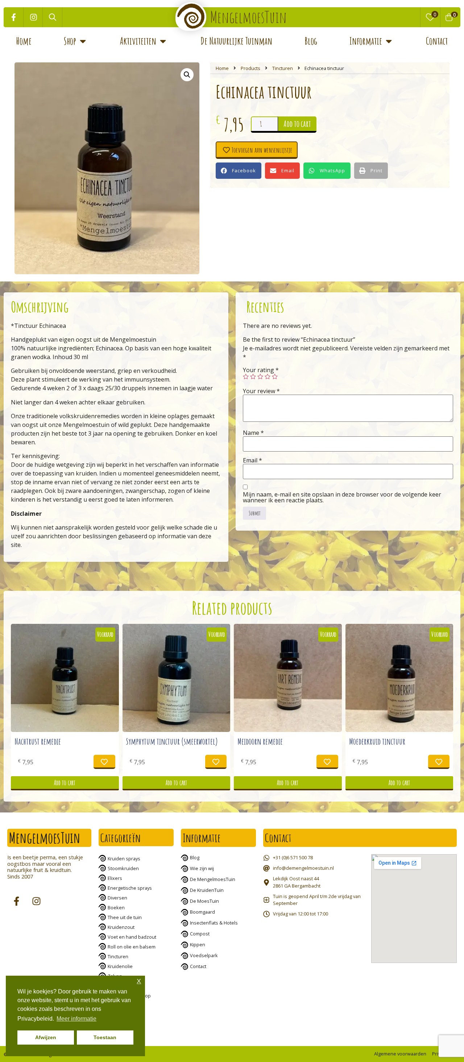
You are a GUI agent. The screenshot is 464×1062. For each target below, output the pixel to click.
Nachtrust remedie (37, 741)
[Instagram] (34, 17)
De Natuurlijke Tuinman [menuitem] (236, 40)
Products (250, 68)
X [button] (139, 981)
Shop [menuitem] (70, 40)
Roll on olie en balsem (132, 946)
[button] (83, 41)
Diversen (117, 897)
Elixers (115, 878)
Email (252, 460)
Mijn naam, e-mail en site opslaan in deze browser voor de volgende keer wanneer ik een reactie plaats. (342, 497)
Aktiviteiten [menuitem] (138, 40)
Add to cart (297, 123)
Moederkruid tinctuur (377, 741)
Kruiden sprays (124, 858)
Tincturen (282, 68)
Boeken (116, 907)
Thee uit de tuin (125, 917)
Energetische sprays (130, 888)
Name (253, 433)
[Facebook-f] (14, 17)
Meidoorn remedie (260, 741)
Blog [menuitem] (310, 40)
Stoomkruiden (123, 868)
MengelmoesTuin (248, 17)
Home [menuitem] (24, 40)
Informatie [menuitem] (365, 40)
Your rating (261, 370)
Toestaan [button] (105, 1037)
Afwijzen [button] (45, 1037)
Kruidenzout (121, 927)
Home (222, 68)
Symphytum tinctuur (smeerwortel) (172, 741)
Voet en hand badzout (132, 937)
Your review (261, 391)
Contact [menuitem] (437, 40)
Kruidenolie (120, 966)
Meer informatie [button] (76, 1019)
